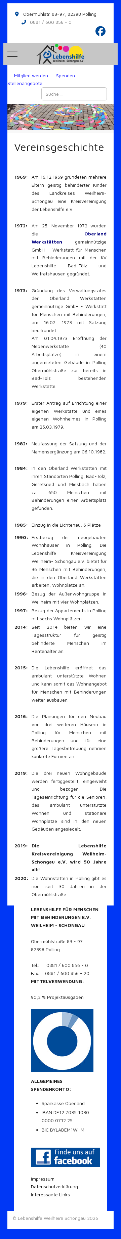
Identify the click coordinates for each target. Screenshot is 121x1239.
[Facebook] (100, 31)
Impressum (42, 1179)
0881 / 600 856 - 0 (51, 22)
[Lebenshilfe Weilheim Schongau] (60, 54)
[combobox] (74, 93)
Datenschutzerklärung (54, 1186)
